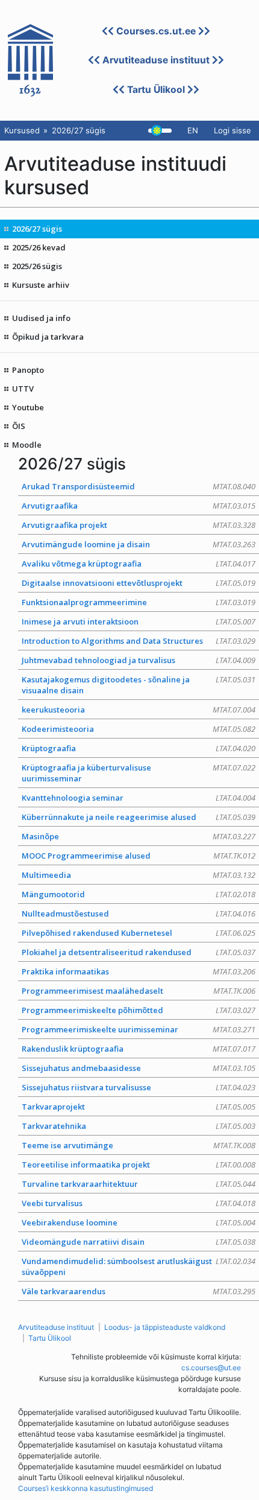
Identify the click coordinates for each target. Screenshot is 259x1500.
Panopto (28, 369)
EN (192, 130)
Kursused (22, 130)
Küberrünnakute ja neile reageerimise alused (138, 817)
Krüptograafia (138, 748)
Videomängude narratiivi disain (138, 1241)
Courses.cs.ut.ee (156, 31)
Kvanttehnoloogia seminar (138, 797)
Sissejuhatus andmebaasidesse (138, 1068)
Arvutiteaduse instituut (156, 60)
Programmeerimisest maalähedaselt (138, 990)
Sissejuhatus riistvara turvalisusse (138, 1087)
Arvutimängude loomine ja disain (138, 544)
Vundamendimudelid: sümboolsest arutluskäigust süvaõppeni (138, 1266)
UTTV (23, 388)
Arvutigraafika (138, 505)
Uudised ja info (41, 318)
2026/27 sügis (37, 228)
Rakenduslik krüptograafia (138, 1048)
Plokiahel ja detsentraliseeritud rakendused (138, 952)
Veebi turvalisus (138, 1203)
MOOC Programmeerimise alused (138, 855)
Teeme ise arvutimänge (138, 1145)
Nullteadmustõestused (138, 913)
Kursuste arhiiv (40, 284)
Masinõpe (138, 836)
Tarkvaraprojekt (138, 1106)
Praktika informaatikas (138, 971)
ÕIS (18, 426)
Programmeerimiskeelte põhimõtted (138, 1010)
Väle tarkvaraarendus (138, 1291)
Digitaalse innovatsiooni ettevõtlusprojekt (138, 582)
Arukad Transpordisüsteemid (138, 486)
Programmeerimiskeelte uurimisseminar (138, 1029)
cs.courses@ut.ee (211, 1367)
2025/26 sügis (37, 266)
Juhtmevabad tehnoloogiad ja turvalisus (138, 660)
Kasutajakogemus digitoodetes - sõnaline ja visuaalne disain (138, 685)
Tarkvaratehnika (138, 1125)
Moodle (27, 444)
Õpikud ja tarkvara (48, 336)
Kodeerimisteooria (138, 728)
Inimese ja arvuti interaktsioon (138, 621)
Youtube (28, 407)
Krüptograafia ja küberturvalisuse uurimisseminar (138, 773)
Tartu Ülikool (156, 89)
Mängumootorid (138, 894)
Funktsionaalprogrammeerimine (138, 602)
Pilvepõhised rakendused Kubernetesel (138, 932)
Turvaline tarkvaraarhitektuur (138, 1183)
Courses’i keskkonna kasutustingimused (85, 1488)
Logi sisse (232, 130)
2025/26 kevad (39, 247)
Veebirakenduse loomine (138, 1222)
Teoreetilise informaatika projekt (138, 1164)
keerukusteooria (138, 709)
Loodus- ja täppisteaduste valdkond (164, 1327)
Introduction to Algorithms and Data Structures (138, 640)
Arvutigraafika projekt (138, 525)
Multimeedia (138, 874)
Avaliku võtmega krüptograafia (138, 563)
